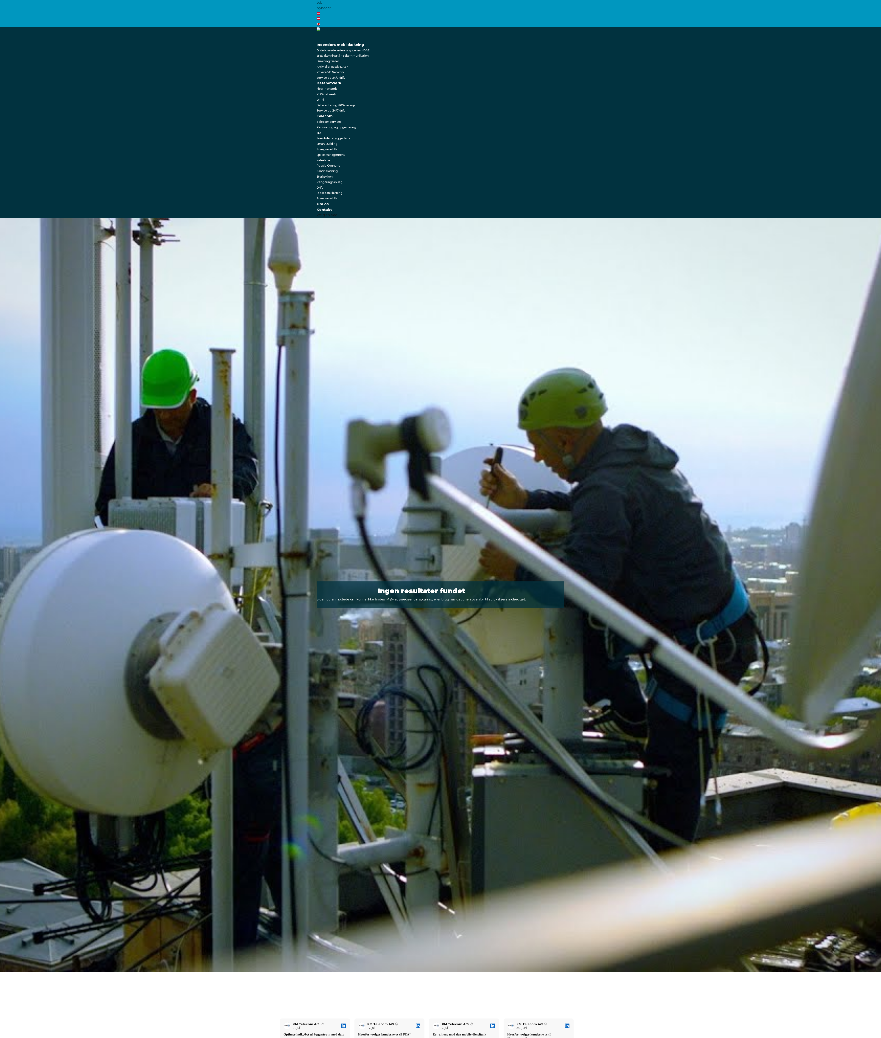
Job (319, 2)
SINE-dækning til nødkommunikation (343, 55)
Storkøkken (325, 176)
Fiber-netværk (327, 88)
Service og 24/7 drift (331, 77)
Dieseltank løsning (330, 193)
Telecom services (329, 121)
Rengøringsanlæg (330, 182)
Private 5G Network (330, 72)
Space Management (331, 154)
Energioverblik (327, 149)
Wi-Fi (320, 99)
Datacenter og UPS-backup (336, 105)
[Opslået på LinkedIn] (343, 1026)
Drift (320, 187)
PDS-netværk (326, 94)
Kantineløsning (327, 171)
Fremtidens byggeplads (333, 138)
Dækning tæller (328, 61)
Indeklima (323, 160)
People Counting (328, 165)
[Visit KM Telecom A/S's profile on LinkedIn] (288, 1026)
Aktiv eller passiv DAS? (332, 66)
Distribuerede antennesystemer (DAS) (343, 50)
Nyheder (324, 8)
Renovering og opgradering (336, 127)
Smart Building (327, 143)
